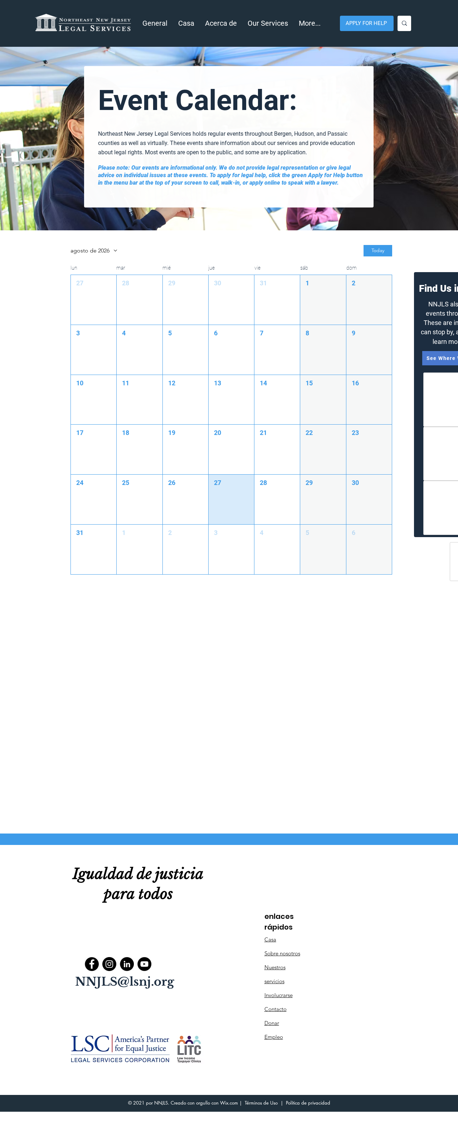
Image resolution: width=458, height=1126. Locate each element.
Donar (271, 1023)
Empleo (273, 1037)
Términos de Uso (261, 1103)
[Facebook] (92, 964)
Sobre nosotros (282, 953)
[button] (221, 23)
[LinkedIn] (127, 964)
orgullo (203, 1103)
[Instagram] (109, 964)
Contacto (275, 1009)
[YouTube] (144, 964)
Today (377, 250)
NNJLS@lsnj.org (124, 982)
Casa (270, 939)
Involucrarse (278, 995)
